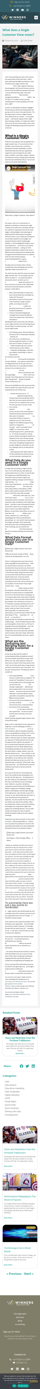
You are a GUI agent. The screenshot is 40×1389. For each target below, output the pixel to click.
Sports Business (12, 1108)
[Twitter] (12, 10)
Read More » (20, 1053)
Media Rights (10, 1101)
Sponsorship (10, 1105)
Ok (14, 1386)
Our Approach (20, 1314)
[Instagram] (27, 10)
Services (20, 1317)
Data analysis (10, 1085)
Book (20, 1321)
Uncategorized (11, 1115)
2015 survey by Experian (18, 729)
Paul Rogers (8, 821)
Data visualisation (12, 1091)
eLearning (20, 1324)
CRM (7, 1082)
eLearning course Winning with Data (16, 981)
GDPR (7, 1098)
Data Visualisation (14, 994)
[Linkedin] (17, 10)
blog (17, 996)
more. (27, 988)
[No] (33, 1381)
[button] (36, 17)
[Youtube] (22, 10)
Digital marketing (12, 1095)
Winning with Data (13, 1111)
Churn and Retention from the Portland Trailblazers (20, 1039)
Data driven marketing (14, 1088)
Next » (29, 1274)
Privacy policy (23, 1386)
